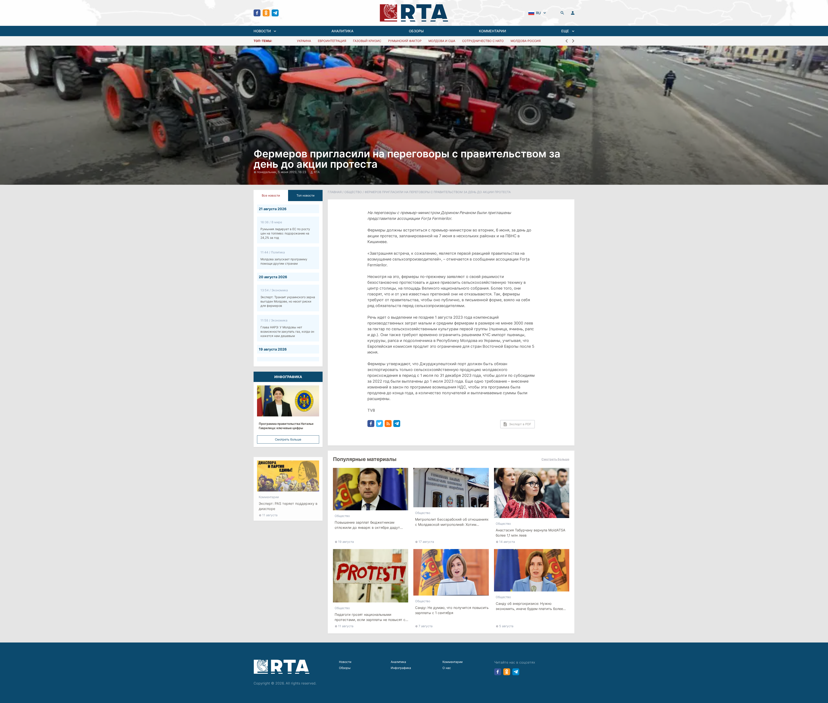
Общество (353, 192)
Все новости (271, 195)
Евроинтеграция (332, 41)
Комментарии (269, 492)
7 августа (426, 626)
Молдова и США (441, 41)
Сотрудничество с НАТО (483, 41)
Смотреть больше (288, 439)
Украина (304, 41)
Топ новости (305, 195)
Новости (345, 662)
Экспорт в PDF (520, 424)
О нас (446, 668)
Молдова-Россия (526, 41)
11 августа (270, 510)
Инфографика (401, 668)
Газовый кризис (367, 41)
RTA (317, 172)
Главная (335, 192)
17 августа (426, 541)
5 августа (506, 626)
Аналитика (398, 662)
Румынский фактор (405, 41)
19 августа (346, 541)
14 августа (507, 541)
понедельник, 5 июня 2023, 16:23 (282, 172)
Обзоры (345, 668)
